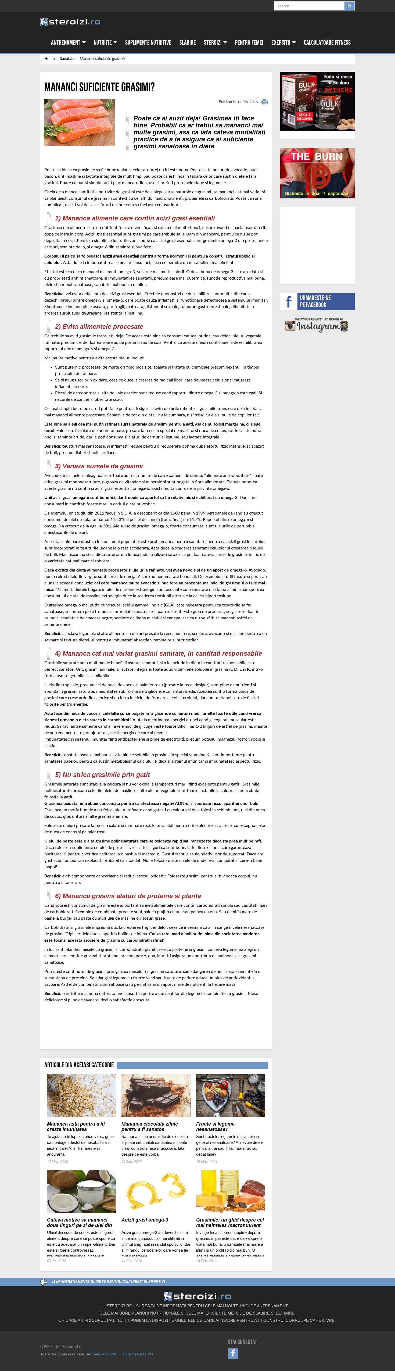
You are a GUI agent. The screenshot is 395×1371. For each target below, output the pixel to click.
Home (49, 59)
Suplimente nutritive (148, 43)
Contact (127, 1354)
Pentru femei (249, 43)
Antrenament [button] (66, 43)
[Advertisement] (75, 1023)
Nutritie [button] (103, 43)
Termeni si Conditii (101, 1354)
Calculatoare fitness (327, 43)
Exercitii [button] (281, 43)
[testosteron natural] (317, 101)
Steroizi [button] (213, 43)
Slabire (187, 43)
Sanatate (67, 59)
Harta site (145, 1354)
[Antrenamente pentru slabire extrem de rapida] (317, 173)
